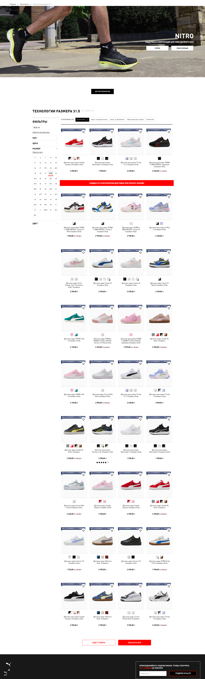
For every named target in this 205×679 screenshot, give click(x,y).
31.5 (50, 173)
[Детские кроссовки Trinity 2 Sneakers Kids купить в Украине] (159, 373)
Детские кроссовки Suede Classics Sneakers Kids (74, 163)
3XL (35, 215)
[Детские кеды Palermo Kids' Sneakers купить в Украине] (102, 540)
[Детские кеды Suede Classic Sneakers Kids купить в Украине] (102, 485)
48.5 (35, 205)
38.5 (35, 189)
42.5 (40, 194)
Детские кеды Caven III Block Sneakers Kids (159, 284)
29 (35, 173)
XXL (56, 210)
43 (45, 194)
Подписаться (183, 673)
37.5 (50, 184)
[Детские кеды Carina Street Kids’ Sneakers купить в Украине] (131, 596)
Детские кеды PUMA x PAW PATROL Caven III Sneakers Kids (131, 229)
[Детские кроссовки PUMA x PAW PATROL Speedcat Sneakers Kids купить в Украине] (159, 142)
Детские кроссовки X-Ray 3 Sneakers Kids (159, 228)
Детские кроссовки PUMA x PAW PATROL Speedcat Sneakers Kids (159, 164)
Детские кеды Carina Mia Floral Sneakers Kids (74, 506)
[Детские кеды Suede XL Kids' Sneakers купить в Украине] (159, 318)
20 (56, 157)
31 (45, 173)
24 (50, 163)
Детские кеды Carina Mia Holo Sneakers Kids (103, 395)
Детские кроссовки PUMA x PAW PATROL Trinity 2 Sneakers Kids (102, 229)
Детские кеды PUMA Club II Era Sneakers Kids (159, 562)
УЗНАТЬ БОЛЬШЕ (182, 48)
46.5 (45, 199)
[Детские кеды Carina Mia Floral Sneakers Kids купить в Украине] (74, 485)
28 (50, 168)
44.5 (56, 194)
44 (50, 194)
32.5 (35, 178)
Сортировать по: (67, 119)
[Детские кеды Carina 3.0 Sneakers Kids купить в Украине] (74, 540)
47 (50, 199)
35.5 (35, 184)
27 (40, 168)
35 (56, 178)
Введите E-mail (145, 673)
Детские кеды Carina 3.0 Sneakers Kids (74, 562)
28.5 (56, 168)
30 (40, 173)
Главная (12, 4)
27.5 (45, 168)
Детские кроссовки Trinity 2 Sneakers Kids (159, 395)
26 (35, 168)
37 (45, 184)
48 (56, 199)
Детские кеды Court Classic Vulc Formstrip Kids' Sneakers (74, 285)
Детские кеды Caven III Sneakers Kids (102, 284)
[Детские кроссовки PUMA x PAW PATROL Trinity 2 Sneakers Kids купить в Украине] (102, 207)
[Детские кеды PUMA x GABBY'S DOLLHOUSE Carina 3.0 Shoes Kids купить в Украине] (102, 318)
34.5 (50, 178)
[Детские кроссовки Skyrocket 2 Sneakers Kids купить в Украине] (102, 142)
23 (45, 163)
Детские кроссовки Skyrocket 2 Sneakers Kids (102, 163)
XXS (45, 205)
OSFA (45, 210)
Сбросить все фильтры (41, 132)
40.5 (50, 189)
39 (40, 189)
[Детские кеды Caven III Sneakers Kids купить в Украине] (102, 262)
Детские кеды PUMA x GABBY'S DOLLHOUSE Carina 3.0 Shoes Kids (102, 341)
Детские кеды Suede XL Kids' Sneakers (159, 340)
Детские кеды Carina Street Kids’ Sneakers (131, 618)
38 (56, 184)
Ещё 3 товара (98, 642)
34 (45, 178)
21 (35, 163)
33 (40, 178)
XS (51, 205)
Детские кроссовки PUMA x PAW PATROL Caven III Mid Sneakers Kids (74, 229)
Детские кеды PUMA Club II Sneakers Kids (74, 340)
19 (50, 157)
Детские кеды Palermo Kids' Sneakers (102, 562)
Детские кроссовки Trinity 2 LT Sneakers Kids (131, 163)
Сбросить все (37, 152)
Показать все (134, 642)
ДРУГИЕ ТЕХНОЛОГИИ (102, 91)
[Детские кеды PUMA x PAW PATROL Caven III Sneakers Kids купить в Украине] (131, 207)
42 (35, 194)
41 (56, 189)
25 (56, 163)
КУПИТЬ (157, 48)
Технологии (24, 4)
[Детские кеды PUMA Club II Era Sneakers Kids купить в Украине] (159, 540)
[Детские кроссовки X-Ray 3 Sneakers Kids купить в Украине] (159, 207)
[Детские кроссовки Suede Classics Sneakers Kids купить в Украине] (74, 142)
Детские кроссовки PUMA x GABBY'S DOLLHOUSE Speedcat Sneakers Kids (131, 341)
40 (45, 189)
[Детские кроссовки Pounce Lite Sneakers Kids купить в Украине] (102, 429)
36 (40, 184)
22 (40, 163)
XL (51, 210)
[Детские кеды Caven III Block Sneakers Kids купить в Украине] (159, 262)
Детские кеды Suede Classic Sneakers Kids (102, 506)
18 (40, 205)
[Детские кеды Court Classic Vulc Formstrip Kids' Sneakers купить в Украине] (74, 262)
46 (40, 199)
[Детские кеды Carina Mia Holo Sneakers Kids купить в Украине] (102, 373)
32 (56, 173)
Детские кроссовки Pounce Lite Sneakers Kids (102, 451)
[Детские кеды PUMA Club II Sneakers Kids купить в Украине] (74, 318)
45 (35, 199)
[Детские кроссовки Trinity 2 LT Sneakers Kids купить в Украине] (131, 142)
